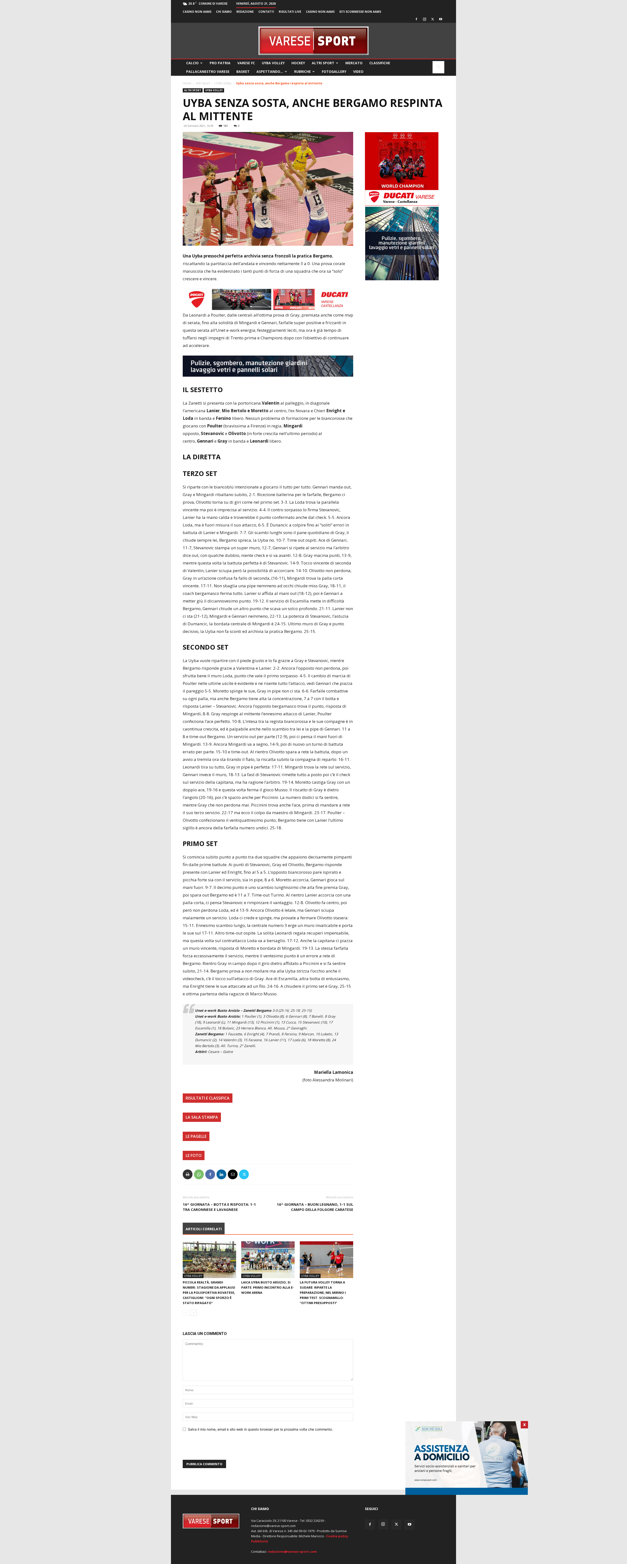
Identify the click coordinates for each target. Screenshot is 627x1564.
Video (358, 71)
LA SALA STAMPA (202, 1117)
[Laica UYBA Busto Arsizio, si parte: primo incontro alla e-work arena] (268, 1259)
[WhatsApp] (199, 1174)
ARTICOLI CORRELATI (204, 1229)
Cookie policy (337, 1536)
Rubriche (302, 71)
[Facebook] (416, 19)
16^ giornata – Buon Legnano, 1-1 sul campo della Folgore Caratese (315, 1207)
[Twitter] (432, 19)
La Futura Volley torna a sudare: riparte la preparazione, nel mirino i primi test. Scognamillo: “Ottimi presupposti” (323, 1292)
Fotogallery (334, 71)
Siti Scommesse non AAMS (360, 12)
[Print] (188, 1174)
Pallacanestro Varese (207, 71)
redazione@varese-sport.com (292, 1551)
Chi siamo (224, 12)
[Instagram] (424, 19)
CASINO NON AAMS (197, 12)
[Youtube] (440, 19)
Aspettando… (269, 71)
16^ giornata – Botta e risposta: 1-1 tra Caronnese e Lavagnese (219, 1207)
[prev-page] (186, 1313)
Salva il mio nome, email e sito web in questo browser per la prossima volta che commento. (260, 1429)
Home (187, 83)
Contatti (266, 12)
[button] (438, 67)
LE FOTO (194, 1155)
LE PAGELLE (196, 1136)
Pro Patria (220, 63)
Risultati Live (290, 12)
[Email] (233, 1174)
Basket (243, 71)
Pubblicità (259, 1541)
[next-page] (194, 1313)
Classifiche (379, 63)
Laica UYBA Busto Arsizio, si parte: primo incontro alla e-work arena (267, 1287)
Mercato (353, 63)
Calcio (192, 63)
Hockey (298, 63)
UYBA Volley (273, 63)
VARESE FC (246, 63)
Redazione (245, 12)
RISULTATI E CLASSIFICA (207, 1098)
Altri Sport (323, 63)
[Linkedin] (221, 1174)
